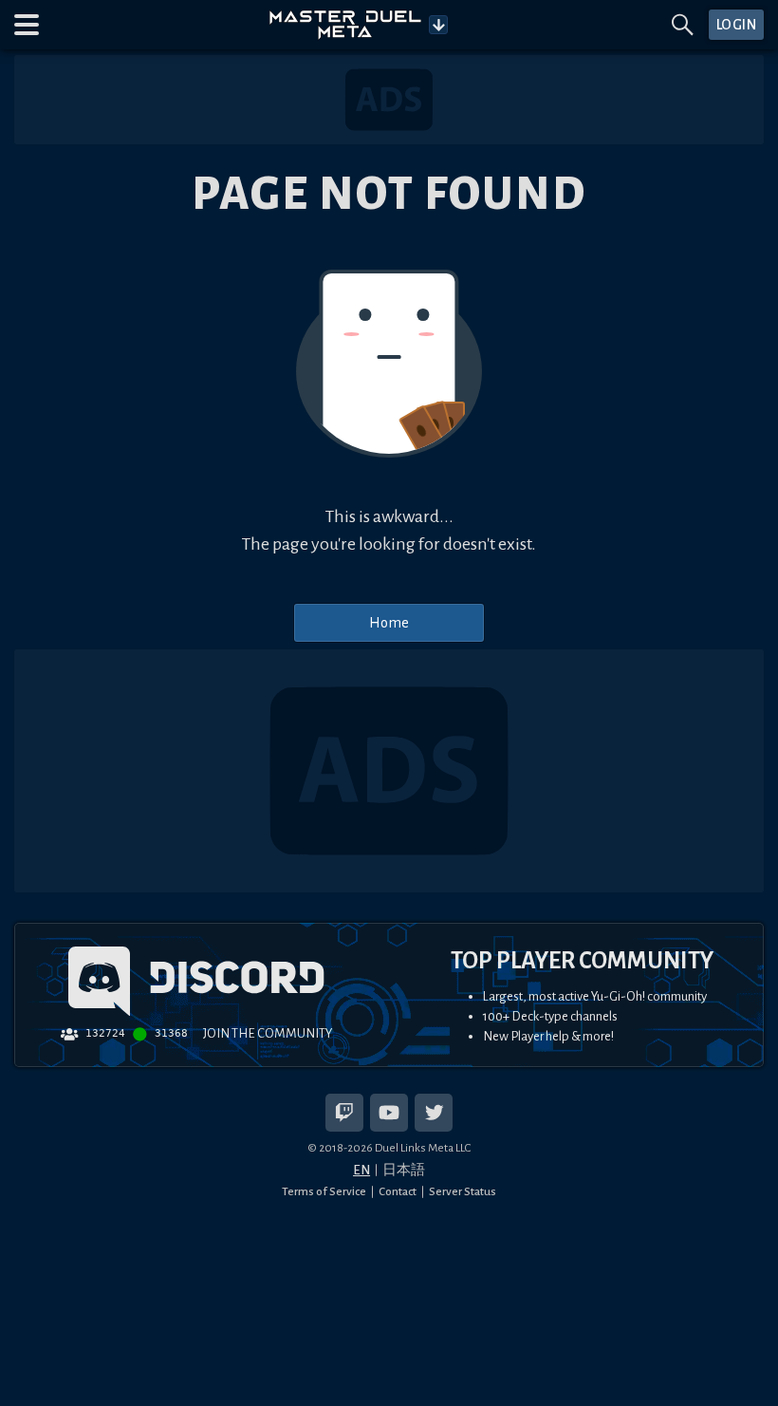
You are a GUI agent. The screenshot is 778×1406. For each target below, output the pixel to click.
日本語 (403, 1170)
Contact (398, 1191)
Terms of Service (324, 1191)
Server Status (462, 1191)
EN (361, 1170)
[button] (26, 24)
